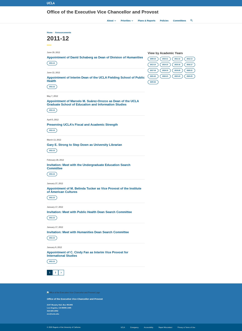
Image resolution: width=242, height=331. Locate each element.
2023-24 (177, 76)
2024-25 (189, 76)
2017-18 (153, 70)
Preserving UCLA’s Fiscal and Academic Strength (82, 124)
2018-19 (165, 70)
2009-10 (153, 59)
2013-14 (153, 65)
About (110, 20)
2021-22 (153, 76)
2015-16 (177, 65)
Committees (179, 20)
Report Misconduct (165, 327)
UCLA (123, 327)
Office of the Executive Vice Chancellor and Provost (102, 11)
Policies (164, 20)
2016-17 (189, 65)
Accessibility (148, 327)
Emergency (134, 327)
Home (50, 32)
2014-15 (165, 65)
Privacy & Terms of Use (186, 327)
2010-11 (165, 59)
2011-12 (52, 63)
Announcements (63, 32)
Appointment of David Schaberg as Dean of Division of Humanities (95, 57)
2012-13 (189, 59)
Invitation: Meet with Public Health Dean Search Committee (89, 212)
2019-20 (177, 70)
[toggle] (116, 20)
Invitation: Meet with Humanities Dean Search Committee (88, 232)
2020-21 (189, 70)
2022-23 (165, 76)
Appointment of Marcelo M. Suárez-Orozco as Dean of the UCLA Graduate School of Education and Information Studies (93, 102)
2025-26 (153, 82)
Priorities (126, 20)
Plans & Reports (146, 20)
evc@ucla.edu (53, 314)
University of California (72, 327)
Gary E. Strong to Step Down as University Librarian (84, 144)
